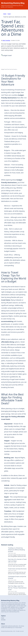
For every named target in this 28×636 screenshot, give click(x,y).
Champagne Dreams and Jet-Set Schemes (17, 577)
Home (4, 13)
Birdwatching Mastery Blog (12, 3)
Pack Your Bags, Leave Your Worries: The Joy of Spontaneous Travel (17, 587)
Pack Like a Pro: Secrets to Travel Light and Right (17, 560)
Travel (9, 13)
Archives (3, 619)
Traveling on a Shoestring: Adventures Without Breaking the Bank (16, 549)
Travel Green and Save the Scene (17, 569)
